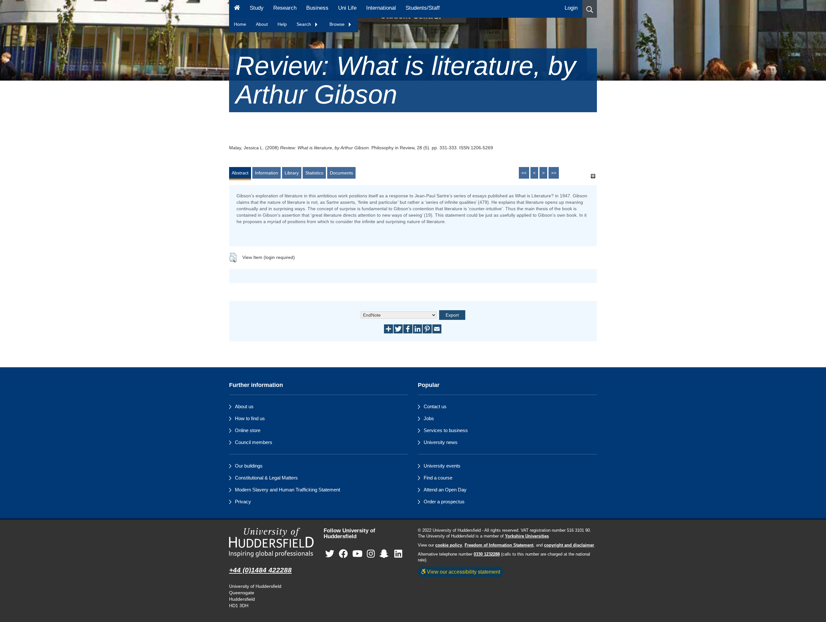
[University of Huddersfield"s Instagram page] (371, 554)
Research (285, 8)
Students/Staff (423, 8)
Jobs (429, 418)
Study (257, 8)
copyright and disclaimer (569, 545)
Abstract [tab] (240, 172)
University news (441, 442)
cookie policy (448, 545)
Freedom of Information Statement (499, 545)
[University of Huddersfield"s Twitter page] (329, 554)
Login (571, 8)
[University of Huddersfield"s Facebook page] (343, 554)
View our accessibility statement (463, 572)
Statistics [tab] (314, 172)
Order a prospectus (444, 501)
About (262, 24)
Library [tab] (292, 172)
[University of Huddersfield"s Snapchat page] (385, 554)
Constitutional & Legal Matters (266, 477)
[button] (589, 9)
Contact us (435, 406)
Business (317, 8)
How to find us (250, 418)
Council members (253, 442)
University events (442, 466)
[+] (592, 175)
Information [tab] (266, 172)
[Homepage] (237, 9)
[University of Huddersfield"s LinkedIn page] (398, 554)
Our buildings (249, 466)
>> (553, 172)
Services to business (446, 430)
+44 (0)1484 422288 (260, 570)
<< (524, 172)
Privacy (243, 501)
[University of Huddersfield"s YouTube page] (357, 554)
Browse (337, 24)
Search (304, 24)
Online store (247, 430)
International (381, 8)
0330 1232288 (487, 554)
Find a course (438, 477)
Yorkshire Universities (527, 536)
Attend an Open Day (445, 489)
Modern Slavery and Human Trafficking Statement (287, 489)
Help (282, 24)
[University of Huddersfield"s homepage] (271, 542)
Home (240, 24)
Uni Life (347, 8)
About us (244, 406)
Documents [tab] (341, 172)
